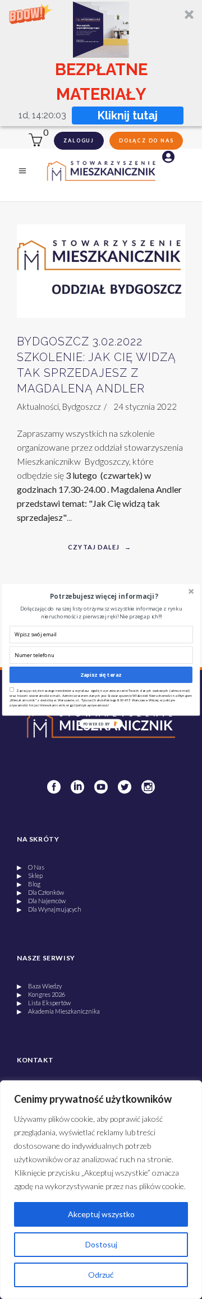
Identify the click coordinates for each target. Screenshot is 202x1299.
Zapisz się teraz (101, 674)
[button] (104, 596)
